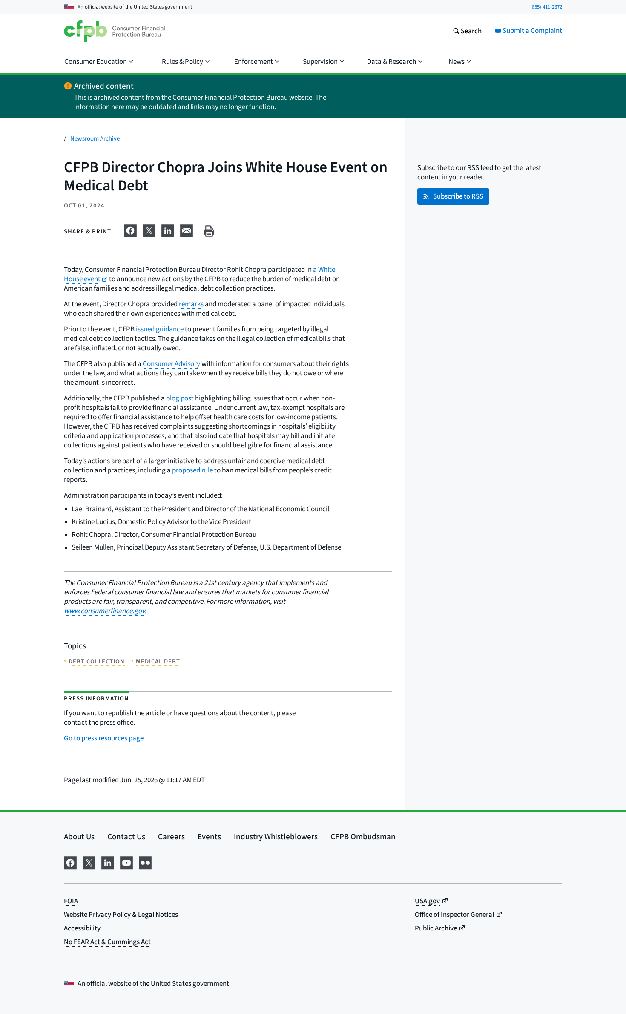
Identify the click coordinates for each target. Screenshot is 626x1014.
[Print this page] (209, 231)
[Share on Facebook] (130, 229)
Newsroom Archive (95, 138)
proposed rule (192, 470)
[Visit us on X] (89, 861)
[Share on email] (186, 229)
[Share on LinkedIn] (167, 229)
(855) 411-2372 (546, 6)
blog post (180, 398)
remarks (191, 304)
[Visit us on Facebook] (70, 861)
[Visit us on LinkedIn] (107, 861)
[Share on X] (149, 229)
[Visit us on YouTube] (126, 861)
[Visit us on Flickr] (145, 861)
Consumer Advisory (171, 363)
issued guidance (160, 329)
